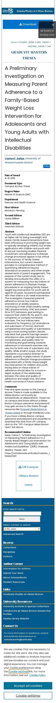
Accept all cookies (28, 686)
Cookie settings (18, 671)
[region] (28, 673)
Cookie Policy (37, 675)
